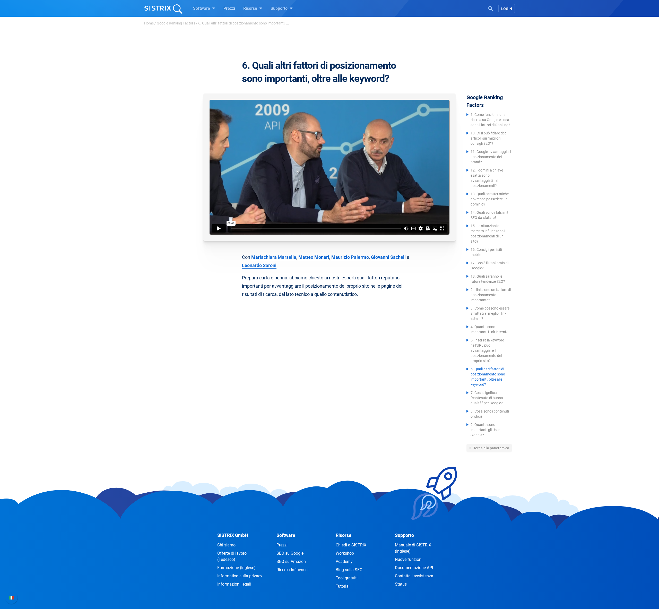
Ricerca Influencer (292, 569)
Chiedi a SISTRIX (351, 545)
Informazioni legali (234, 584)
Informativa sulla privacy (239, 575)
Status (401, 584)
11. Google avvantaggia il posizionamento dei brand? (491, 157)
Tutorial (343, 586)
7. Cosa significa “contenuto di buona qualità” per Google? (487, 398)
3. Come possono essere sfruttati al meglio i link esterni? (490, 313)
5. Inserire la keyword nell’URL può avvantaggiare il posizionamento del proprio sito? (487, 350)
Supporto (280, 8)
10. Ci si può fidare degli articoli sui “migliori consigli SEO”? (489, 138)
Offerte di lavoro (232, 556)
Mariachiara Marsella (273, 257)
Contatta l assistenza (414, 575)
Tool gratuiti (347, 578)
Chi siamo (226, 545)
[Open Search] (490, 8)
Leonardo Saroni (259, 265)
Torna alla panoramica (491, 448)
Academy (344, 561)
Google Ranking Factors (176, 23)
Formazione (236, 567)
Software (202, 8)
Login (506, 9)
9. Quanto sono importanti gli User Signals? (485, 430)
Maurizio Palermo (350, 257)
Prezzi (229, 8)
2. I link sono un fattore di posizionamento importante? (491, 295)
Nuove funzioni (408, 559)
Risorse (250, 8)
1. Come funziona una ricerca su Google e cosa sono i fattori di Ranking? (490, 120)
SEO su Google (290, 553)
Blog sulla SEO (349, 569)
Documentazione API (414, 567)
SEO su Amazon (291, 561)
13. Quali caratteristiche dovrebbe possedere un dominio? (490, 199)
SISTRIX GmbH (232, 535)
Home (149, 23)
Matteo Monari (313, 257)
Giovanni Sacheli (388, 257)
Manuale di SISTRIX (413, 548)
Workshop (345, 553)
